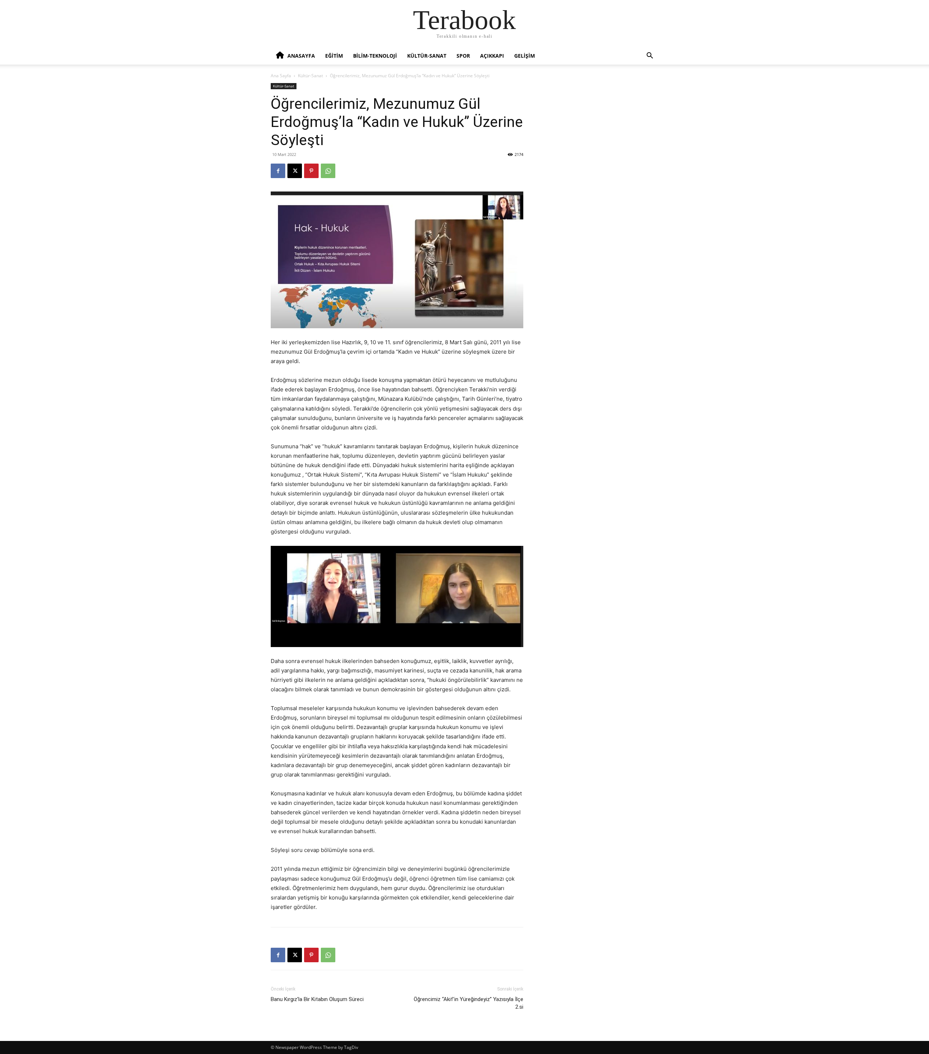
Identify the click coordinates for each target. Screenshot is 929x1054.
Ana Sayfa (281, 76)
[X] (294, 171)
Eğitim (334, 55)
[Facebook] (278, 171)
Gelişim (524, 55)
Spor (463, 55)
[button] (649, 56)
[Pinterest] (311, 171)
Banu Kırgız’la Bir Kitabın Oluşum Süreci (317, 999)
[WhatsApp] (328, 171)
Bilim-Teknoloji (375, 55)
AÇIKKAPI (492, 55)
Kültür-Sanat (426, 55)
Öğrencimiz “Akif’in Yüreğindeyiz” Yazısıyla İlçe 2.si (468, 1003)
